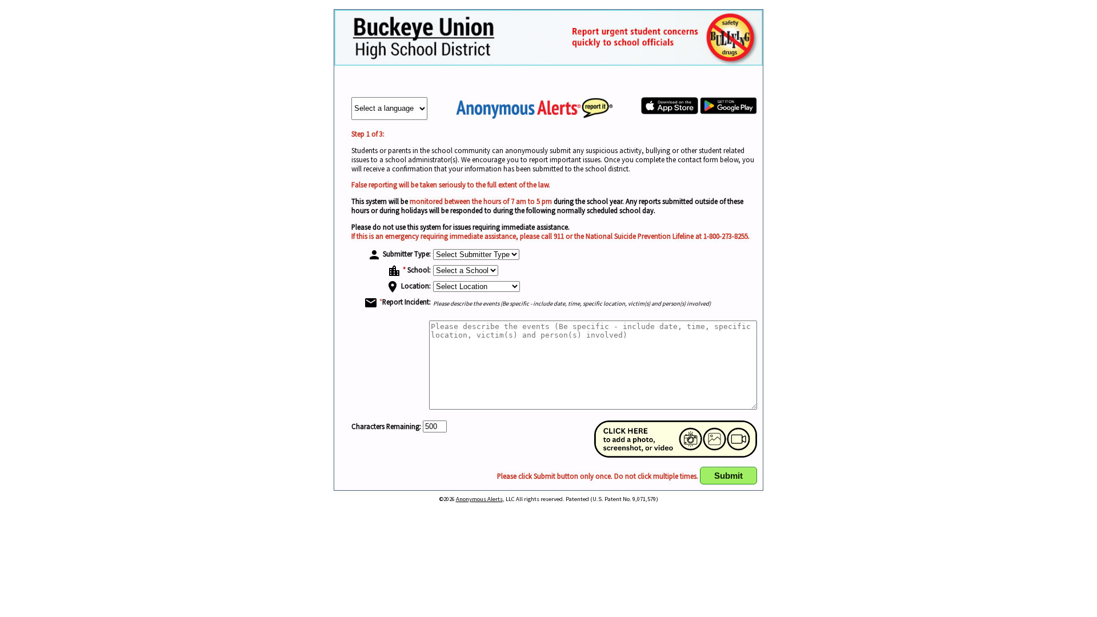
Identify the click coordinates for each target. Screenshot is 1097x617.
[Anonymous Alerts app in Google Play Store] (728, 111)
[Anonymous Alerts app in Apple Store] (669, 111)
